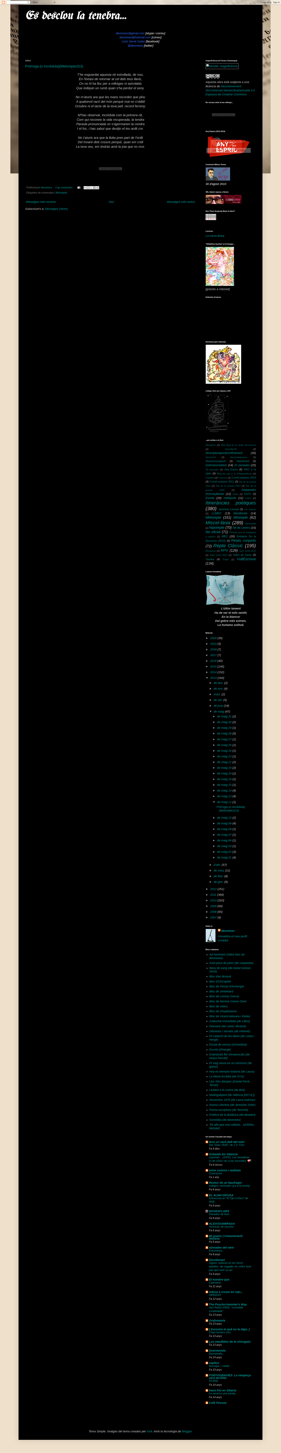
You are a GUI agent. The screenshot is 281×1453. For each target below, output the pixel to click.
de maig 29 (224, 727)
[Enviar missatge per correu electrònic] (78, 187)
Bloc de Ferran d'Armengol (226, 986)
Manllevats (241, 513)
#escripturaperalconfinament (224, 453)
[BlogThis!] (88, 187)
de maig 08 (224, 829)
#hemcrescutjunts (216, 461)
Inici (111, 201)
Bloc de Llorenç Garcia (224, 996)
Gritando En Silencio (223, 1154)
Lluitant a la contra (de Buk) (227, 1090)
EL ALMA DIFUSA (221, 1195)
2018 (213, 649)
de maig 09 (224, 823)
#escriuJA (211, 457)
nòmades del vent (221, 1247)
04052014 (215, 1294)
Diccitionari (217, 1260)
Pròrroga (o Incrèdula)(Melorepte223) (54, 66)
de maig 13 (224, 796)
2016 (213, 660)
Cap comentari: (64, 187)
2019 (213, 643)
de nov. (219, 688)
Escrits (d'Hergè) (220, 1049)
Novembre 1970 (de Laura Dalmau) (232, 1099)
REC (225, 536)
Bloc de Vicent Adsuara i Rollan (229, 1016)
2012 (213, 889)
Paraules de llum (219, 1214)
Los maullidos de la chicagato (230, 1341)
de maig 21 (224, 762)
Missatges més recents (41, 201)
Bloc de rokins (218, 1006)
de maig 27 (224, 739)
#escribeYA (231, 449)
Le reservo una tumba (222, 1393)
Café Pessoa (217, 1402)
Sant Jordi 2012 (247, 551)
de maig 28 (224, 733)
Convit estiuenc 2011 (221, 481)
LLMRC (217, 513)
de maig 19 (224, 773)
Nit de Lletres (241, 527)
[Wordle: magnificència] (222, 66)
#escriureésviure (238, 457)
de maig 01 (224, 857)
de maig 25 (224, 750)
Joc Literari (250, 509)
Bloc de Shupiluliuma (223, 1011)
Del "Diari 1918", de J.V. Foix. (227, 1144)
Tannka (210, 559)
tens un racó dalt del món (226, 1142)
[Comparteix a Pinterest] (97, 187)
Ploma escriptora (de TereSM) (228, 1110)
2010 (213, 900)
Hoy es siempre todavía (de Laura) (231, 1071)
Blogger (187, 1431)
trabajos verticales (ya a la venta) (229, 1185)
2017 (213, 655)
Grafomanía (217, 1320)
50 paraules (212, 469)
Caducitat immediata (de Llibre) (229, 1021)
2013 (213, 678)
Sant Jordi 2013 (218, 555)
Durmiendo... (217, 1353)
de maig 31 (224, 716)
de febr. (219, 876)
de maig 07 (224, 834)
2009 (213, 906)
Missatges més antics (181, 201)
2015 (213, 666)
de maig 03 (224, 846)
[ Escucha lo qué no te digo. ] (229, 1329)
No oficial (213, 532)
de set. (218, 700)
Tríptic (225, 559)
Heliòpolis (230, 498)
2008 (213, 911)
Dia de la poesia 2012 (228, 485)
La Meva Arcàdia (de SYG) (226, 1076)
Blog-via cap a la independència (234, 473)
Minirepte (240, 517)
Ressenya (211, 551)
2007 (213, 917)
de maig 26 (224, 745)
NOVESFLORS (219, 1211)
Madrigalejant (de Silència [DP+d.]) (232, 1095)
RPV (224, 550)
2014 (213, 672)
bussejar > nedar (219, 1366)
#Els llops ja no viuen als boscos (238, 445)
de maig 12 (224, 802)
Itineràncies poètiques (231, 502)
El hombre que (219, 1279)
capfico (214, 1363)
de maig (219, 711)
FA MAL (213, 1380)
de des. (219, 683)
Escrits (210, 498)
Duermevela (217, 1350)
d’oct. (217, 694)
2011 (213, 894)
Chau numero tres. (220, 1332)
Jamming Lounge (228, 509)
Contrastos (215, 1173)
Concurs (222, 477)
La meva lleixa (215, 235)
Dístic (235, 494)
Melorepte (61, 192)
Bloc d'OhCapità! (220, 981)
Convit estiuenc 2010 (243, 477)
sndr (149, 1431)
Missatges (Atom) (56, 208)
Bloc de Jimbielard (221, 991)
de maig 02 (224, 851)
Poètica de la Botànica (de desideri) (232, 1114)
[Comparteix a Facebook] (94, 187)
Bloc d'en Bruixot (220, 976)
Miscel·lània (218, 522)
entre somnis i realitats (225, 1170)
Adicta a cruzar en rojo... (226, 1292)
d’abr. (218, 864)
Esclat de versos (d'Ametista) (228, 1044)
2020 (213, 638)
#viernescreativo (216, 465)
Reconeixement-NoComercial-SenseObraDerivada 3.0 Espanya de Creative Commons (230, 90)
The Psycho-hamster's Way (228, 1304)
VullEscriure (246, 559)
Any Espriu (231, 469)
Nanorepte (250, 523)
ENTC (247, 493)
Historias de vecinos (221, 1226)
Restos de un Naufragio (225, 1182)
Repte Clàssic (228, 545)
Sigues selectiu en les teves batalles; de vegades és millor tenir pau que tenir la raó (230, 1266)
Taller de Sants (242, 554)
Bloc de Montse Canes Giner (228, 1001)
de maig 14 (224, 790)
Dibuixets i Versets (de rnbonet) (229, 1031)
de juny (219, 705)
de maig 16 (224, 779)
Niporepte (216, 527)
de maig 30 (224, 722)
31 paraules (242, 465)
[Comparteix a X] (91, 187)
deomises (228, 930)
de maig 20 (224, 767)
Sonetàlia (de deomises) (225, 1119)
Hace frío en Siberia (222, 1390)
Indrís (248, 498)
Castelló (210, 477)
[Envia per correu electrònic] (85, 187)
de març (219, 870)
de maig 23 (224, 756)
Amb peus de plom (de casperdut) (231, 963)
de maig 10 (224, 817)
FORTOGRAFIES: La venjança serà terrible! (230, 1377)
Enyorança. (216, 1250)
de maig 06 (224, 840)
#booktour (211, 445)
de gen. (219, 882)
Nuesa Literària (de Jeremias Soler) (232, 1104)
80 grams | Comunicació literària (226, 1237)
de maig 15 (224, 784)
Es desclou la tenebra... (75, 16)
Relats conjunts (243, 540)
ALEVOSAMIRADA (222, 1223)
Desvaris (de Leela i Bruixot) (227, 1026)
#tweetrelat (242, 461)
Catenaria (215, 1282)
